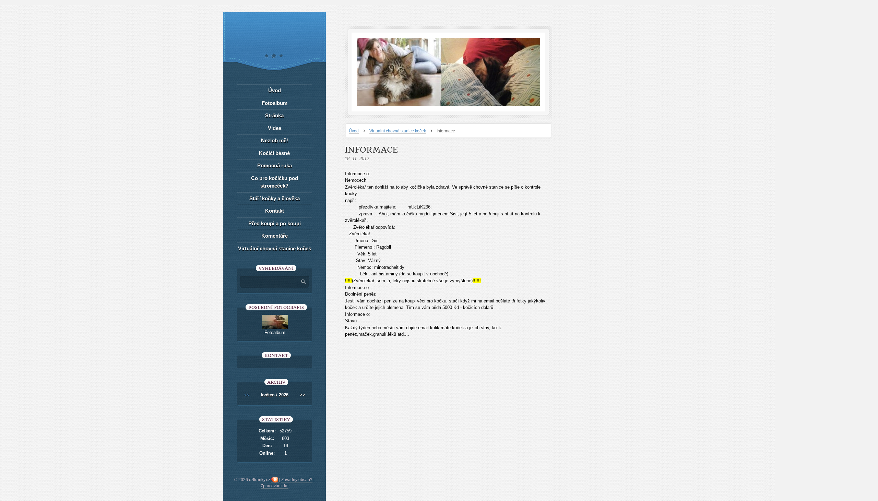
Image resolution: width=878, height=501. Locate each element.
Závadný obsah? (296, 479)
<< (247, 394)
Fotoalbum (274, 103)
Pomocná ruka (274, 165)
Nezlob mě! (274, 140)
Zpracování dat (274, 486)
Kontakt (274, 211)
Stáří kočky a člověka (274, 198)
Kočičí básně (274, 153)
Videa (274, 128)
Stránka (274, 115)
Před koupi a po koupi (274, 223)
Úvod (354, 131)
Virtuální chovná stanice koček (397, 131)
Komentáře (274, 236)
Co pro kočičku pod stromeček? (274, 182)
